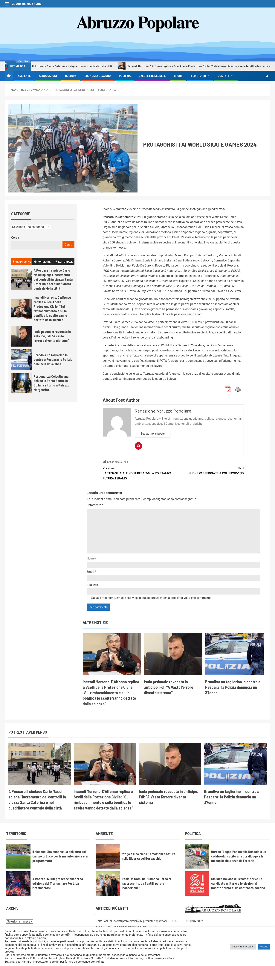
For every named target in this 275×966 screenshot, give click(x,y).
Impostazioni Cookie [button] (242, 946)
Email (91, 572)
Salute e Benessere (152, 75)
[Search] (267, 75)
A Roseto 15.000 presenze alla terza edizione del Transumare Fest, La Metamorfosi (57, 883)
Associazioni (48, 75)
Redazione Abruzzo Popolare (163, 410)
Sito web (92, 585)
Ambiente (24, 75)
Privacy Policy (196, 921)
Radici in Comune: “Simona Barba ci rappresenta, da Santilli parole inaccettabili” (146, 883)
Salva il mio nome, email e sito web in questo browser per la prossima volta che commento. (151, 598)
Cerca (15, 237)
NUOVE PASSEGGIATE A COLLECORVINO (216, 471)
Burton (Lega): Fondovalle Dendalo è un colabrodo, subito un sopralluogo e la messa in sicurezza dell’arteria (238, 856)
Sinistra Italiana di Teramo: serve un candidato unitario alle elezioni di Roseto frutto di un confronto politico (238, 883)
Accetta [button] (264, 946)
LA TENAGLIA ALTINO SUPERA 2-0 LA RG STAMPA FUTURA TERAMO (137, 473)
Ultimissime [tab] (23, 261)
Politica (125, 75)
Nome (92, 558)
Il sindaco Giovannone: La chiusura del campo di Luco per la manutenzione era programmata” (60, 856)
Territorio (198, 75)
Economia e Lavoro (98, 75)
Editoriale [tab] (65, 261)
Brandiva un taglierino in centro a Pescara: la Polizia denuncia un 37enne (232, 687)
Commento (95, 505)
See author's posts (152, 433)
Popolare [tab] (44, 261)
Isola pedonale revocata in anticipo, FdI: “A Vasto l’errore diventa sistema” (168, 687)
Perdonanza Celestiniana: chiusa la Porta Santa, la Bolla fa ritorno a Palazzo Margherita (52, 383)
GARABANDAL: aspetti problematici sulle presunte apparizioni (131, 921)
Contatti (224, 75)
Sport (178, 75)
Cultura (70, 75)
